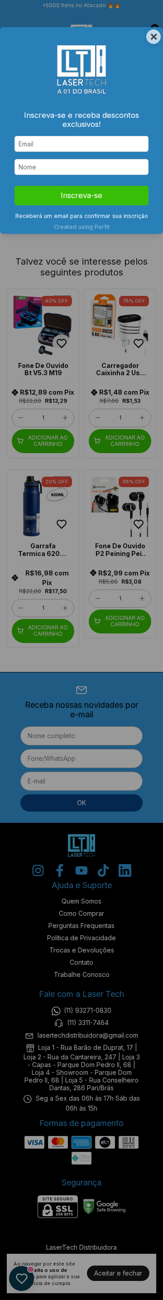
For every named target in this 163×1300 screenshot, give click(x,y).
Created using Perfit (82, 226)
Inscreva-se (81, 195)
